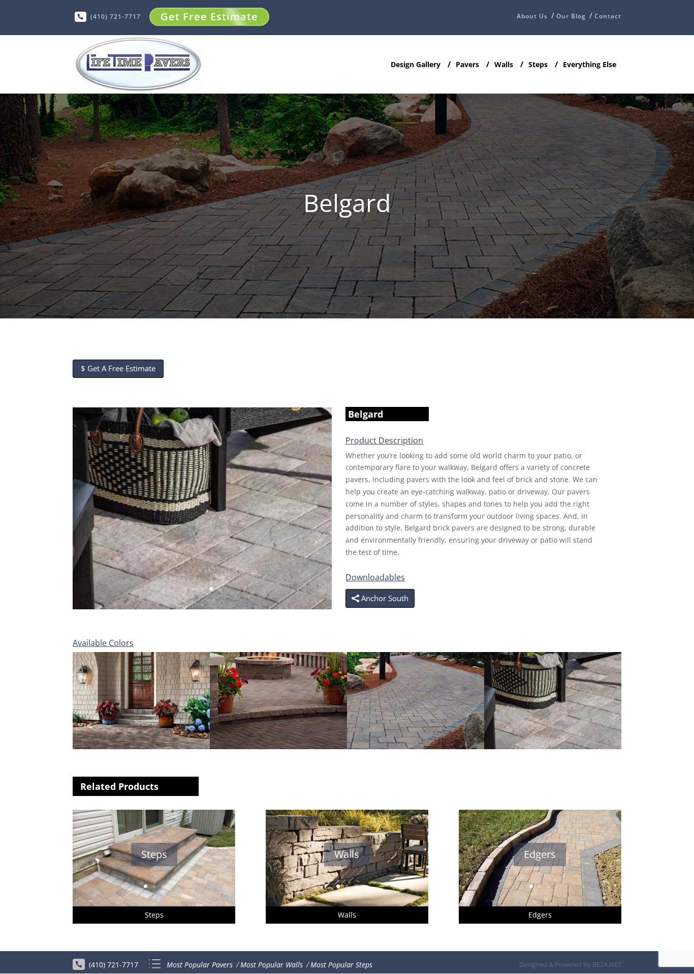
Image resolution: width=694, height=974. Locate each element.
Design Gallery (415, 65)
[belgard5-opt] (141, 746)
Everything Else (589, 65)
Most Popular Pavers (200, 964)
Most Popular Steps (341, 964)
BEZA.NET (606, 964)
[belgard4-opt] (278, 746)
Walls (503, 65)
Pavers (467, 65)
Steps (538, 65)
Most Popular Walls (271, 964)
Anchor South (384, 598)
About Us (532, 16)
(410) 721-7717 (115, 16)
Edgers (540, 855)
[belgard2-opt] (202, 606)
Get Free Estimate (209, 16)
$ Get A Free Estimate (118, 368)
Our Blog (571, 16)
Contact (607, 16)
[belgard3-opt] (415, 746)
